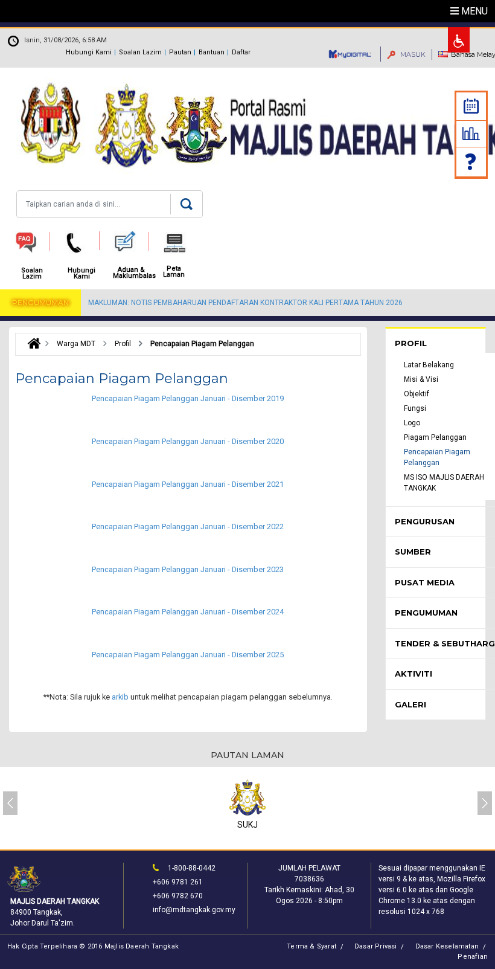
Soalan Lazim (140, 52)
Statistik (471, 133)
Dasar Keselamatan (447, 946)
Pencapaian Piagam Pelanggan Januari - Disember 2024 (188, 611)
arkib (120, 696)
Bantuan (212, 52)
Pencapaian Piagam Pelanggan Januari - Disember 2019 (188, 398)
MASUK (412, 54)
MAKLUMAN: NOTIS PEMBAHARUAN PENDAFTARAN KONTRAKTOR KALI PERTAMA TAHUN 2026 (245, 302)
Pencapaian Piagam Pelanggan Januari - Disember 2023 (188, 569)
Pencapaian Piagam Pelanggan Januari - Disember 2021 (188, 484)
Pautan (180, 52)
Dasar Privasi (375, 946)
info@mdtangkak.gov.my (194, 910)
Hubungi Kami (89, 52)
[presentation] (10, 803)
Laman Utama (31, 343)
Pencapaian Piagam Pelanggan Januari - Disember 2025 (188, 654)
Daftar (241, 52)
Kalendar (471, 106)
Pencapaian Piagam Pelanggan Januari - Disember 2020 (188, 441)
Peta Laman (174, 272)
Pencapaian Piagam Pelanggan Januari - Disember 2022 (188, 526)
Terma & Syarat (311, 946)
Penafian (473, 957)
